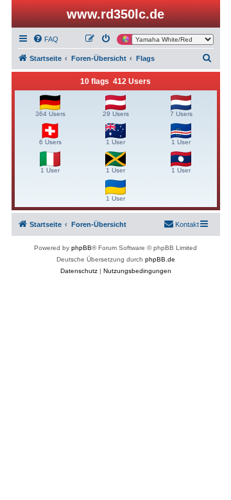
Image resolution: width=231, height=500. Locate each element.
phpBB (81, 247)
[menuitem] (45, 39)
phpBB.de (160, 259)
